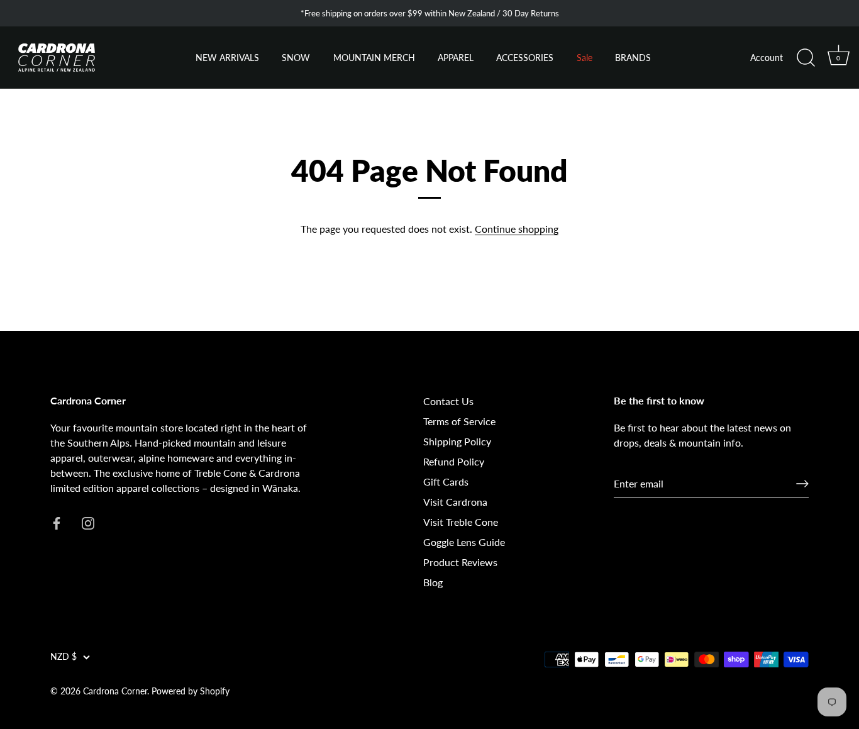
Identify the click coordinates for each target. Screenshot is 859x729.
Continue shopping (516, 229)
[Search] (805, 58)
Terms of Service (459, 421)
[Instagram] (88, 522)
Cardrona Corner (115, 691)
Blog (433, 582)
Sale (584, 58)
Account (766, 58)
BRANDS (633, 58)
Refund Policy (453, 461)
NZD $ (63, 657)
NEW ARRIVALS (227, 58)
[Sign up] (802, 483)
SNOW (296, 58)
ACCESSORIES (524, 58)
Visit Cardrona (455, 502)
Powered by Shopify (191, 691)
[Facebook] (56, 522)
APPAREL (456, 58)
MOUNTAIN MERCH (374, 58)
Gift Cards (445, 481)
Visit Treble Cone (460, 522)
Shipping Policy (457, 441)
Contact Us (448, 401)
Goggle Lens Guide (464, 542)
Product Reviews (460, 562)
